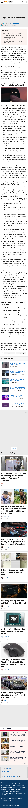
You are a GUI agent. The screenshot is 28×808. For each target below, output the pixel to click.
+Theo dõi (15, 23)
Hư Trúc (8, 23)
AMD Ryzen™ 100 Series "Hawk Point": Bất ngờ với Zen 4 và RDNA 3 (13, 631)
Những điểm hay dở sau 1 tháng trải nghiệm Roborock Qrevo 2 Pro (18, 752)
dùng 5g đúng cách (22, 353)
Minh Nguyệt (14, 406)
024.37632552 (10, 800)
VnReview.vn (12, 803)
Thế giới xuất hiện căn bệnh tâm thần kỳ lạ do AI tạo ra (17, 396)
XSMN (6, 773)
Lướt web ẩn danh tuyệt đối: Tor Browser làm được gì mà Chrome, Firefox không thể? (17, 404)
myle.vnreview (15, 374)
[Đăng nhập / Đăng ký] (23, 1)
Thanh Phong (14, 366)
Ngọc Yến (14, 390)
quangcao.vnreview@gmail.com (14, 798)
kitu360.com (10, 768)
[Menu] (2, 1)
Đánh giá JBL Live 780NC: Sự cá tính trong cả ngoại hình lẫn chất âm (18, 746)
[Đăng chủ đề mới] (19, 1)
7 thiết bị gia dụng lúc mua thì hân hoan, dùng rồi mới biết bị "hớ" (12, 572)
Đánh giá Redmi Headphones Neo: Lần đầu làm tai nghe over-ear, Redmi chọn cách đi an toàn (18, 740)
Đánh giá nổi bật (8, 729)
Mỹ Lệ (5, 483)
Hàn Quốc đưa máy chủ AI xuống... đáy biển (17, 380)
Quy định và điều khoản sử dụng (11, 805)
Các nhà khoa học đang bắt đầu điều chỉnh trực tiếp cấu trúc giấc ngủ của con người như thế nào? (17, 388)
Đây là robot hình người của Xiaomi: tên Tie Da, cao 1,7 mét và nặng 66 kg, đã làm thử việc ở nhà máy (18, 363)
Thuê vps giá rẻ (5, 771)
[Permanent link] (24, 85)
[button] (26, 1)
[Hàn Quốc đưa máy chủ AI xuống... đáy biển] (5, 381)
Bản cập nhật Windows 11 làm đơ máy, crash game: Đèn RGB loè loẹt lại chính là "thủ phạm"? (14, 541)
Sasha (13, 382)
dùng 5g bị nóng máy (10, 353)
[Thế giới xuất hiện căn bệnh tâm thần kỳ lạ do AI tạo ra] (5, 397)
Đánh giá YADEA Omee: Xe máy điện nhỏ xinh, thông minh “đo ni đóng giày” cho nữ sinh (18, 759)
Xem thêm (24, 763)
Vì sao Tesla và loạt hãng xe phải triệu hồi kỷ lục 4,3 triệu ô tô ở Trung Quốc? (13, 695)
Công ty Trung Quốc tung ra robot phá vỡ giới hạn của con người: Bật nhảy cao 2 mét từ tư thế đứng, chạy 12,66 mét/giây (18, 371)
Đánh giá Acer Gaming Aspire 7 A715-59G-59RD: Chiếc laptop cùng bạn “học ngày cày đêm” (18, 734)
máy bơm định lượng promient (11, 776)
